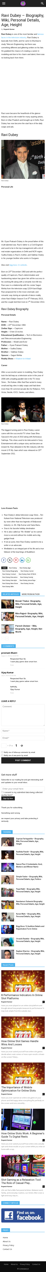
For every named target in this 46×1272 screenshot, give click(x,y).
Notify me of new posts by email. (16, 755)
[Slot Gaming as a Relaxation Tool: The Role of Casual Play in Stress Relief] (23, 1166)
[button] (42, 3)
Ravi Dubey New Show (10, 583)
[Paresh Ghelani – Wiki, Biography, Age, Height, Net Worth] (7, 628)
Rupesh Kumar (9, 29)
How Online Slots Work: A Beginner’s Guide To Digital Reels (22, 1135)
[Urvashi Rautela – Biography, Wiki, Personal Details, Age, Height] (7, 941)
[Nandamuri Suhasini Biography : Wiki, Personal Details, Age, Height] (7, 904)
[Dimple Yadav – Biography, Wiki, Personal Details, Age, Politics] (7, 879)
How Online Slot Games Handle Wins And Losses (19, 1043)
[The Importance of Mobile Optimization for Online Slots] (23, 1073)
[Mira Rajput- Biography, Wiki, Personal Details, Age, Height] (7, 616)
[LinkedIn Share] (22, 560)
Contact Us (7, 1249)
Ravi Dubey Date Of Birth (27, 574)
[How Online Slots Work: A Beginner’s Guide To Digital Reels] (23, 1119)
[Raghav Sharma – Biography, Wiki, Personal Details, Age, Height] (7, 954)
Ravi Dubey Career (27, 571)
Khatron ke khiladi (23, 358)
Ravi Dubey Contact (9, 574)
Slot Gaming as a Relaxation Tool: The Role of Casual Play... (21, 1181)
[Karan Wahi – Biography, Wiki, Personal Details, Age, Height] (7, 917)
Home (5, 1237)
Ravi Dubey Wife (8, 586)
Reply (12, 665)
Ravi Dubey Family (26, 577)
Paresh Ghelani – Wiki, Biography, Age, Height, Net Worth (28, 629)
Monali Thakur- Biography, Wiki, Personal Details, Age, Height (28, 604)
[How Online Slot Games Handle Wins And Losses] (23, 1027)
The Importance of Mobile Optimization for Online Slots (18, 1089)
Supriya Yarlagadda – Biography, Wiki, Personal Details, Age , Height (30, 841)
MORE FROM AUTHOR (31, 594)
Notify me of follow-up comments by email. (20, 752)
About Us (6, 1241)
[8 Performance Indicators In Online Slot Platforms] (23, 981)
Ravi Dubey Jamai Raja (27, 580)
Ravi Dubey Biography (10, 571)
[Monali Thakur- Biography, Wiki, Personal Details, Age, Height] (7, 604)
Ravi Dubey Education (10, 577)
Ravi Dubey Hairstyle (9, 580)
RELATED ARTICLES (11, 594)
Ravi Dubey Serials (27, 583)
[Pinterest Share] (16, 560)
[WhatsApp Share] (28, 560)
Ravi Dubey (13, 568)
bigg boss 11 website (18, 265)
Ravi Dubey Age (25, 568)
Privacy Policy (8, 1245)
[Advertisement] (23, 86)
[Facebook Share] (3, 560)
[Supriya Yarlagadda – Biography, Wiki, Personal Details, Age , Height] (7, 841)
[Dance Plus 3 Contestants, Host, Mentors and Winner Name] (7, 867)
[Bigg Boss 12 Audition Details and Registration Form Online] (7, 929)
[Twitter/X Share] (9, 560)
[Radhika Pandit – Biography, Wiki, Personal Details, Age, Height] (7, 854)
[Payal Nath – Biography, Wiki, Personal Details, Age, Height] (7, 892)
